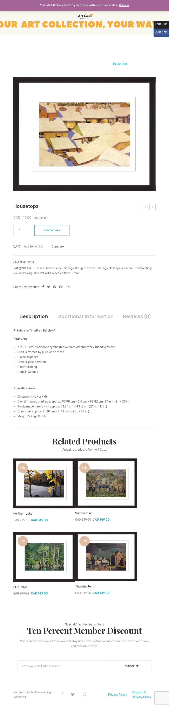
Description (33, 316)
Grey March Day (145, 207)
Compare (58, 246)
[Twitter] (48, 287)
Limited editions (60, 273)
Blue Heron (20, 587)
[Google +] (61, 287)
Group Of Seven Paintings (71, 64)
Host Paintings (143, 268)
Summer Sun (84, 513)
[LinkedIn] (68, 287)
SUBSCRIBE (132, 666)
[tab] (33, 316)
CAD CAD (160, 32)
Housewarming (23, 273)
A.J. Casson (100, 64)
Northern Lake (22, 513)
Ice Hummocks (153, 207)
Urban (76, 273)
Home (45, 64)
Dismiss (124, 5)
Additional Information (86, 316)
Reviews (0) (137, 316)
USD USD (160, 24)
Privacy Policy (117, 694)
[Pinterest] (54, 287)
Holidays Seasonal (121, 268)
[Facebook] (43, 287)
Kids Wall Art (41, 273)
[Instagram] (84, 694)
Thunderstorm (85, 586)
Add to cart (52, 230)
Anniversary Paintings (60, 268)
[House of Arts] (84, 17)
